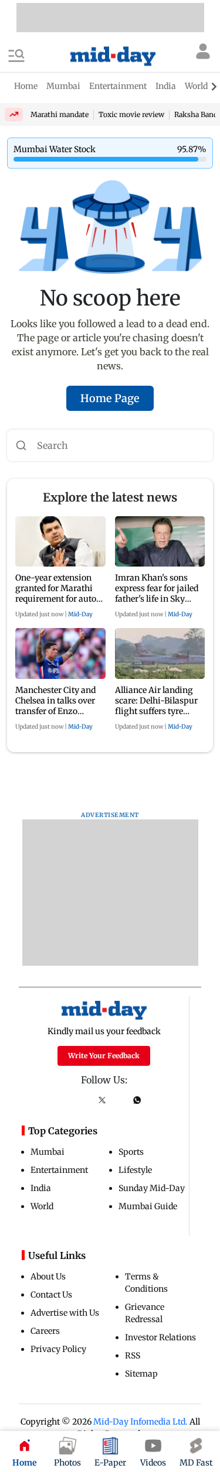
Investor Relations (160, 1337)
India (41, 1188)
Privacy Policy (58, 1349)
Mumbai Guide (148, 1206)
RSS (132, 1355)
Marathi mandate (60, 114)
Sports (131, 1152)
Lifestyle (135, 1170)
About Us (48, 1276)
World (42, 1206)
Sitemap (141, 1373)
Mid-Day (80, 614)
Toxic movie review (131, 114)
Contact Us (51, 1294)
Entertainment (59, 1170)
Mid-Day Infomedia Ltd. (140, 1421)
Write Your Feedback (104, 1055)
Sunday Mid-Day (152, 1188)
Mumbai (48, 1152)
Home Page (110, 398)
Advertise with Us (65, 1313)
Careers (45, 1331)
